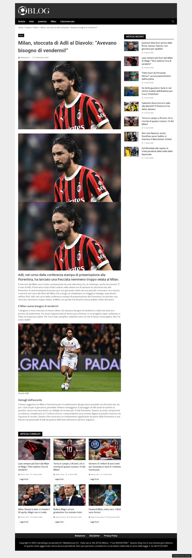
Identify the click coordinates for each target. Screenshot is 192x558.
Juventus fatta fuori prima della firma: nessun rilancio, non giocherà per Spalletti (157, 45)
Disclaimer (94, 535)
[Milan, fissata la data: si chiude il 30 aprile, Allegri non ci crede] (34, 495)
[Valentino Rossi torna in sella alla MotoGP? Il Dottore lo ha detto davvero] (131, 106)
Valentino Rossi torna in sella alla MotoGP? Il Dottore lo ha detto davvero (156, 105)
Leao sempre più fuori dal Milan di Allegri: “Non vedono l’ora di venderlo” (33, 466)
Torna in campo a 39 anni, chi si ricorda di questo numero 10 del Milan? (69, 466)
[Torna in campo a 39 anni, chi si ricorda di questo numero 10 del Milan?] (69, 449)
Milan (53, 21)
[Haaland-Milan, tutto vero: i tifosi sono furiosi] (105, 495)
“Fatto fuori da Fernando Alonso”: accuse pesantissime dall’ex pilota (156, 75)
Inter (31, 21)
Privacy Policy (110, 535)
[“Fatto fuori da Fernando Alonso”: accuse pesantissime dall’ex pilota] (131, 76)
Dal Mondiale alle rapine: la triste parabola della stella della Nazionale (157, 151)
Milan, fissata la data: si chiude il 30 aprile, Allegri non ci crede (34, 511)
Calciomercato (67, 21)
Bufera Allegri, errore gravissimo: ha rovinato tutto (67, 511)
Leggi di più (24, 479)
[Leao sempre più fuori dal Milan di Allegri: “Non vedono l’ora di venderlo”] (34, 449)
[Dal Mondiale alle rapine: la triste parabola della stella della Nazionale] (131, 151)
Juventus (42, 21)
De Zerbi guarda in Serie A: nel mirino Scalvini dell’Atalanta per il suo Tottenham (157, 90)
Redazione (80, 535)
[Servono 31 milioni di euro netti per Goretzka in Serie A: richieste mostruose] (105, 449)
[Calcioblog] (34, 10)
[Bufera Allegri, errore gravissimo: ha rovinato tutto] (69, 495)
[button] (173, 21)
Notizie (21, 21)
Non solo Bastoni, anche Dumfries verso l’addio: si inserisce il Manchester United (156, 136)
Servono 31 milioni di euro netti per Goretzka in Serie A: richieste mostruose (105, 466)
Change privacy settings (181, 556)
